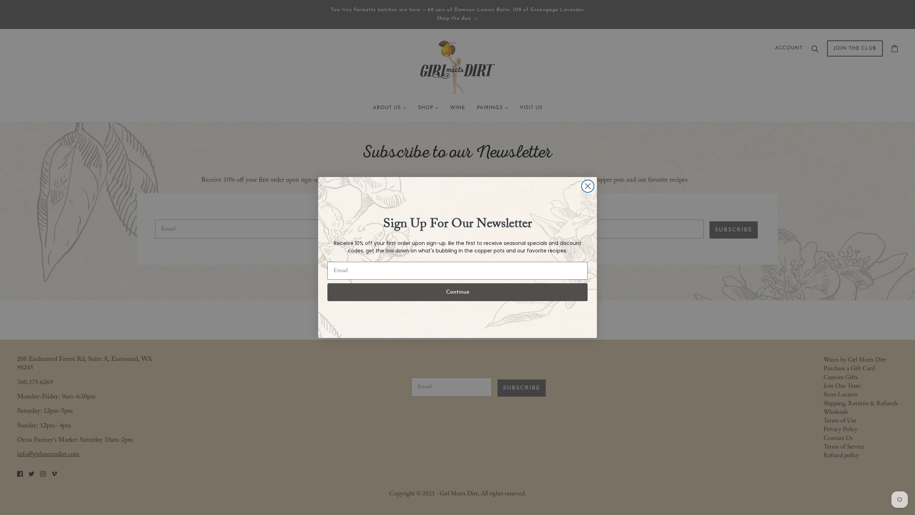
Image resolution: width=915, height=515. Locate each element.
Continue (457, 292)
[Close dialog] (588, 186)
